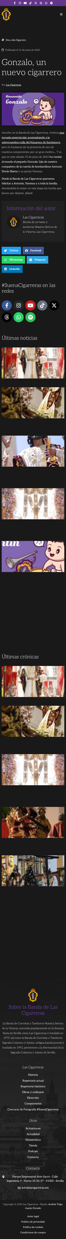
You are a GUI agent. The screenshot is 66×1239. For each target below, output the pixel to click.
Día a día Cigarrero (16, 40)
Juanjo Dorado (33, 1208)
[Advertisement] (33, 618)
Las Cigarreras (13, 85)
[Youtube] (25, 3)
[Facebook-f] (14, 3)
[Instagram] (20, 3)
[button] (61, 14)
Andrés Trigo (55, 1204)
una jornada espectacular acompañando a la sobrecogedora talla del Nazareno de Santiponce (33, 137)
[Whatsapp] (46, 3)
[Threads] (41, 3)
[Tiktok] (30, 3)
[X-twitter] (35, 3)
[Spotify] (51, 3)
